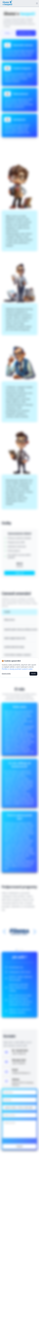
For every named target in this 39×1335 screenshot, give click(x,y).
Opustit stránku (6, 673)
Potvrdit (33, 673)
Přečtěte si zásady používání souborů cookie (17, 669)
